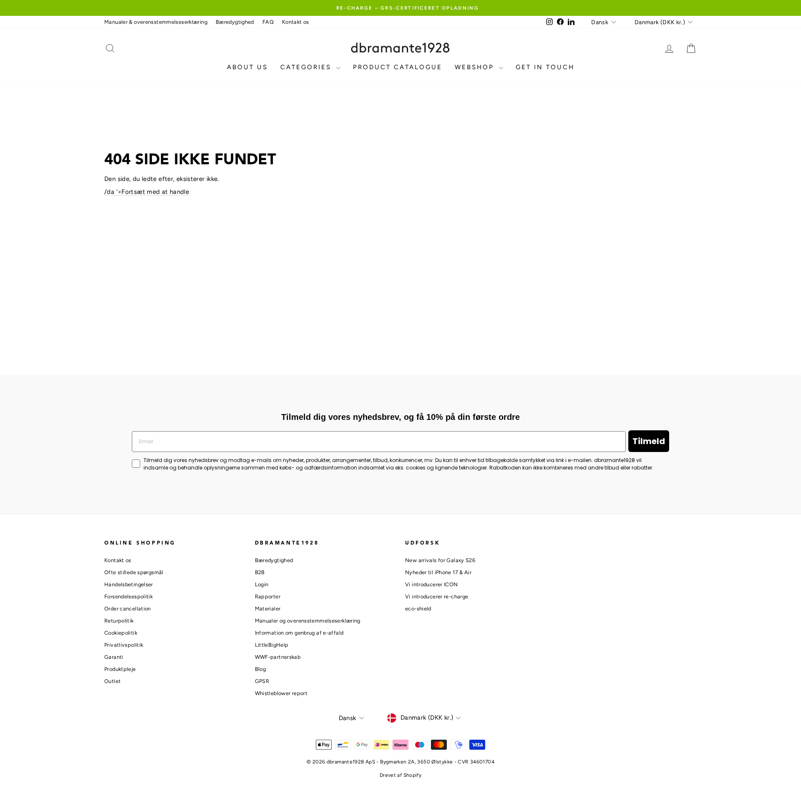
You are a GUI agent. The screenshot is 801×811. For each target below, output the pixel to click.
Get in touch (545, 67)
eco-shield (418, 608)
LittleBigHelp (272, 645)
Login (262, 584)
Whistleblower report (281, 693)
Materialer (268, 608)
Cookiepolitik (120, 633)
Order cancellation (127, 608)
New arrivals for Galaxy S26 (440, 560)
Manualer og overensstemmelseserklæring (307, 621)
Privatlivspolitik (123, 645)
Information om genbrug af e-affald (299, 633)
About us (247, 67)
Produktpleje (120, 669)
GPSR (262, 681)
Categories (307, 67)
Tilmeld (648, 441)
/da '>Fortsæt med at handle (146, 192)
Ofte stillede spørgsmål (134, 572)
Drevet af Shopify (400, 775)
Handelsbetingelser (128, 584)
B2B (260, 572)
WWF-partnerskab (278, 657)
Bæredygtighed (235, 22)
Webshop (476, 67)
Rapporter (267, 596)
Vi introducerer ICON (431, 584)
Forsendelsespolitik (128, 596)
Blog (260, 669)
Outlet (112, 681)
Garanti (113, 657)
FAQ (268, 22)
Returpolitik (119, 621)
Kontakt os (295, 22)
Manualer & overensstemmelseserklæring (155, 22)
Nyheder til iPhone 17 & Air (438, 572)
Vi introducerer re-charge (436, 596)
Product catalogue (397, 67)
